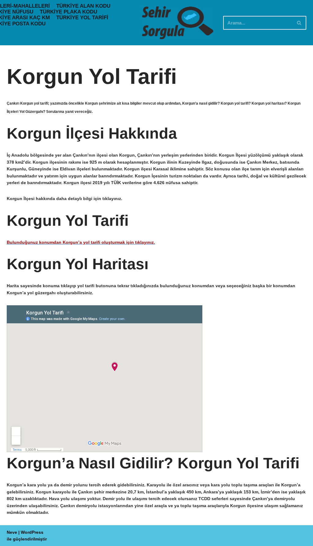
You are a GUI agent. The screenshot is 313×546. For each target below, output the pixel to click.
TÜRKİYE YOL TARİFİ (82, 17)
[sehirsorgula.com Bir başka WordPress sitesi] (177, 22)
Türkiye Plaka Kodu (68, 12)
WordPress (32, 532)
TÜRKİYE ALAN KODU (83, 6)
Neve (12, 532)
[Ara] (299, 23)
